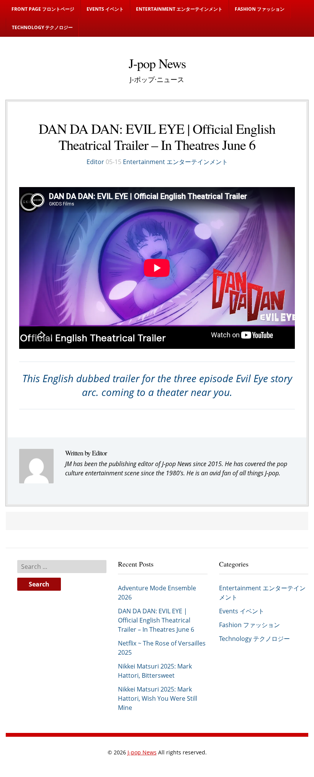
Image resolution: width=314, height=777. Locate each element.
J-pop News (142, 752)
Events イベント (105, 9)
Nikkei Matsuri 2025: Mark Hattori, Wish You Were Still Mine (157, 698)
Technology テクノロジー (42, 27)
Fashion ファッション (260, 9)
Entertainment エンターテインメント (179, 9)
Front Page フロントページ (42, 9)
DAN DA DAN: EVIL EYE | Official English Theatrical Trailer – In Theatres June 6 (156, 620)
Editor (95, 162)
